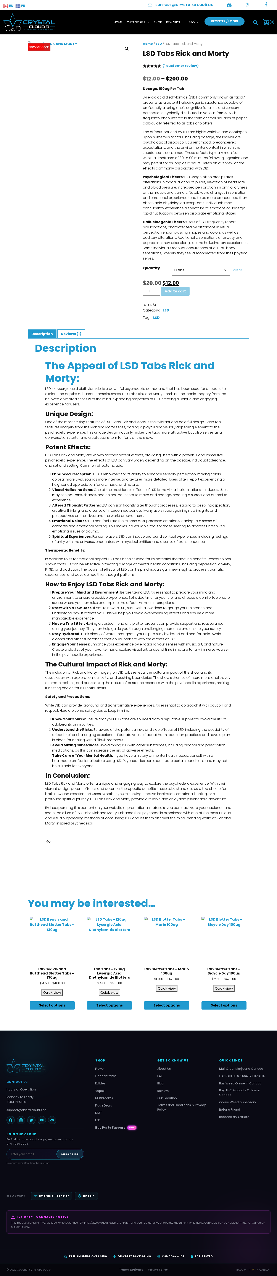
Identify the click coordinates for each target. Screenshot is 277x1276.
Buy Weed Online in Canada (240, 1083)
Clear (237, 270)
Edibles (100, 1083)
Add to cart (175, 291)
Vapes (100, 1091)
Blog (160, 1083)
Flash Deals (103, 1105)
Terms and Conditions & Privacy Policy (181, 1107)
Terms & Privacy (131, 1269)
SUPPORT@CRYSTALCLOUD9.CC (184, 4)
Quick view (52, 992)
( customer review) (181, 65)
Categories (136, 22)
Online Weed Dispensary (237, 1102)
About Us (164, 1068)
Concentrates (105, 1076)
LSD (159, 44)
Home (118, 22)
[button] (255, 22)
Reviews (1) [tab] (71, 333)
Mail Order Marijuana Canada (241, 1068)
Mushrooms (104, 1098)
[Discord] (52, 1120)
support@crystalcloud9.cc (26, 1110)
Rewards (173, 22)
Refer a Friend (229, 1109)
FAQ (192, 22)
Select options (52, 1005)
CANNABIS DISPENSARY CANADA (242, 1076)
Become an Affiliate (234, 1117)
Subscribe (70, 1154)
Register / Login (224, 21)
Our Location (167, 1098)
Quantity (151, 268)
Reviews (163, 1091)
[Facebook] (10, 1120)
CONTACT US (16, 1082)
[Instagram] (21, 1120)
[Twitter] (31, 1120)
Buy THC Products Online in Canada (239, 1092)
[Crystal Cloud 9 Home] (45, 1066)
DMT (98, 1113)
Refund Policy (158, 1269)
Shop (158, 22)
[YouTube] (42, 1120)
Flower (100, 1068)
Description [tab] (42, 333)
